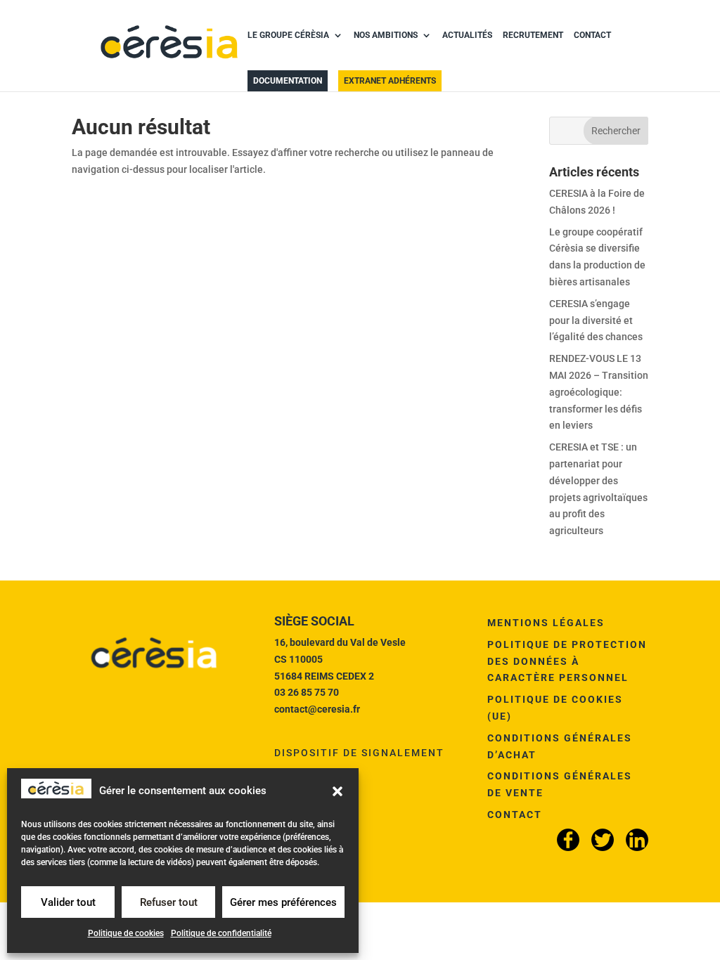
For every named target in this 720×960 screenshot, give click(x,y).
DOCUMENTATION (287, 81)
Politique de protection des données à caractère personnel (567, 661)
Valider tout (68, 902)
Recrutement (533, 35)
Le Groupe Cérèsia (288, 35)
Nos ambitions (386, 35)
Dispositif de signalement (359, 752)
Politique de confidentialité (221, 933)
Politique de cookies (126, 933)
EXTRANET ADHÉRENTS (390, 81)
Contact (592, 35)
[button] (337, 791)
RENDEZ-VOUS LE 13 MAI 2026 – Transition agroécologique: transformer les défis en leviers (598, 392)
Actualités (467, 35)
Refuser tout (169, 902)
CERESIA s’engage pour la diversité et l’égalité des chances (596, 320)
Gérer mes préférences (283, 902)
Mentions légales (546, 622)
